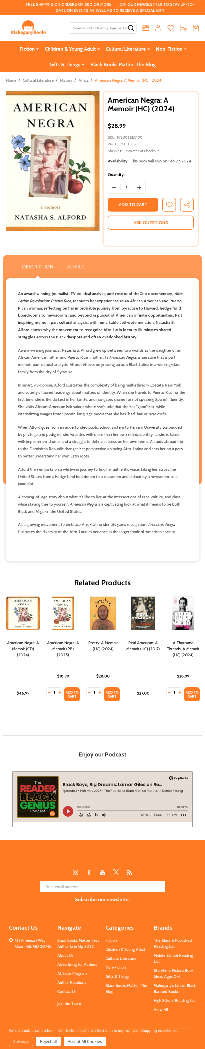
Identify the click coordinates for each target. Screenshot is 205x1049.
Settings (21, 1041)
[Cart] (195, 28)
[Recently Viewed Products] (183, 28)
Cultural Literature (126, 49)
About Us (65, 955)
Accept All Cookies (85, 1041)
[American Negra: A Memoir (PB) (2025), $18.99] (63, 613)
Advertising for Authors (77, 964)
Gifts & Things (65, 64)
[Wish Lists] (171, 28)
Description (37, 267)
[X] (116, 872)
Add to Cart (133, 204)
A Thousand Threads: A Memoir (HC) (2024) (183, 648)
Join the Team (69, 1003)
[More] (37, 49)
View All (161, 1009)
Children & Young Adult (70, 49)
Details (74, 267)
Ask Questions (151, 222)
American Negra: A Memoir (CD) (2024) (23, 648)
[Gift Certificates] (145, 28)
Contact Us (66, 991)
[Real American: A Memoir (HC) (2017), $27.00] (143, 613)
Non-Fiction (169, 49)
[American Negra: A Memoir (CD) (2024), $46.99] (23, 613)
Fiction (27, 49)
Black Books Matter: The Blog (123, 64)
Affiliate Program (72, 973)
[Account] (158, 28)
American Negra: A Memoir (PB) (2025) (63, 648)
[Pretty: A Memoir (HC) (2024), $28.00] (103, 613)
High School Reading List (175, 1000)
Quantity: (116, 174)
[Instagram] (75, 872)
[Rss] (129, 872)
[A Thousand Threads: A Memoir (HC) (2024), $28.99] (183, 613)
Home (11, 80)
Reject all (48, 1041)
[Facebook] (89, 872)
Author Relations (71, 982)
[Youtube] (102, 872)
